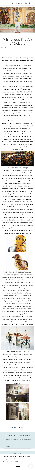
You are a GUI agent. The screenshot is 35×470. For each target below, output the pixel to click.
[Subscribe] (29, 446)
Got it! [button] (17, 466)
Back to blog (19, 427)
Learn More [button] (14, 461)
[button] (4, 3)
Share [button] (5, 53)
